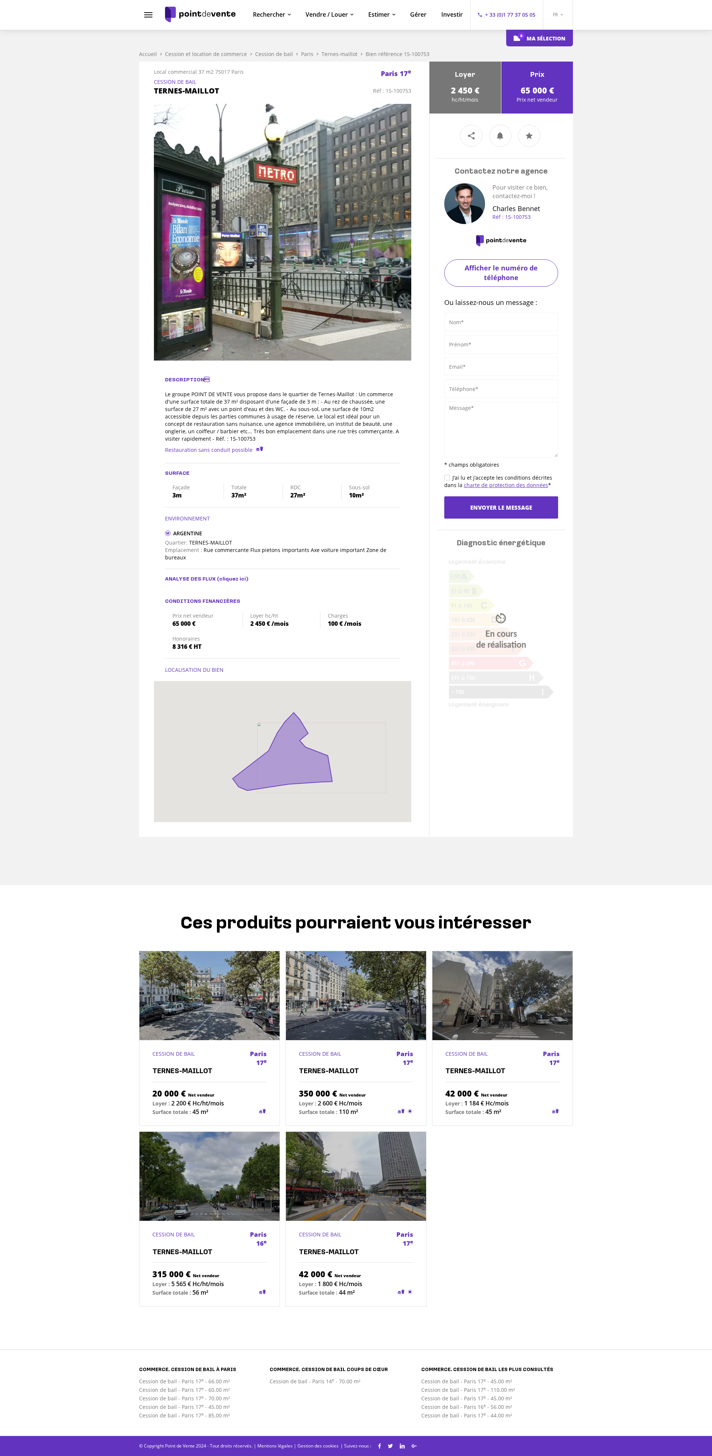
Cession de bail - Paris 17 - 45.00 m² (184, 1406)
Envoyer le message (501, 507)
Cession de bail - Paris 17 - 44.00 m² (466, 1415)
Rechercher (269, 14)
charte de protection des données (506, 485)
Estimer (379, 14)
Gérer (418, 14)
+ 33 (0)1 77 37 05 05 (510, 14)
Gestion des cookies (318, 1446)
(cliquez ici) (232, 579)
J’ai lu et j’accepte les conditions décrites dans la (498, 481)
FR (556, 14)
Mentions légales (275, 1446)
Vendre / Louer (327, 14)
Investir (452, 14)
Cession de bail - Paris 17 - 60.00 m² (184, 1389)
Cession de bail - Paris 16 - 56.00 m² (466, 1406)
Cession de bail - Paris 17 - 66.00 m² (184, 1381)
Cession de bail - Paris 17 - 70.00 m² (184, 1398)
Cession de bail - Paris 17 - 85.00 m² (184, 1415)
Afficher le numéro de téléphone (501, 272)
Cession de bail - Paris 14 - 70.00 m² (315, 1381)
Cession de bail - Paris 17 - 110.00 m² (468, 1389)
